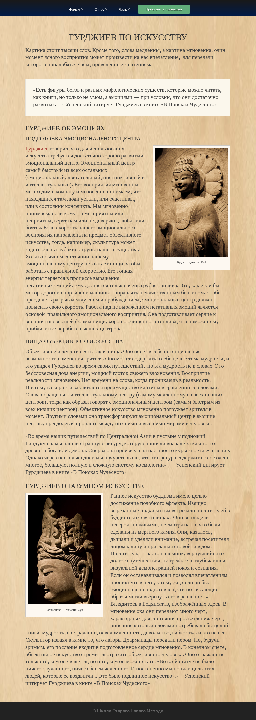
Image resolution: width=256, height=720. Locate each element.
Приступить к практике (164, 9)
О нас (99, 9)
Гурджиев (37, 148)
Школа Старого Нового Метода (130, 711)
